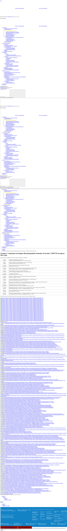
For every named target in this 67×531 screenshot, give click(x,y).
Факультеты (42, 511)
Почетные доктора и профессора (11, 57)
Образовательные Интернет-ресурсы (12, 78)
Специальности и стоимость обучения (10, 28)
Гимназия (4, 84)
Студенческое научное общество (9, 74)
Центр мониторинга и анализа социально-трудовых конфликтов (15, 76)
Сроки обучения (35, 514)
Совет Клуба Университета (10, 47)
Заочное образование (7, 41)
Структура (6, 56)
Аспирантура (6, 165)
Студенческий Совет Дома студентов (10, 46)
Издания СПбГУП (9, 82)
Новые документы (9, 64)
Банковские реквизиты (8, 157)
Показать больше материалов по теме (6, 493)
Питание (5, 50)
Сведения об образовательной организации (11, 69)
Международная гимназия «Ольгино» (12, 61)
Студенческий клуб (7, 136)
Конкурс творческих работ (10, 129)
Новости (3, 250)
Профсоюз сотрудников (8, 51)
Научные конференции (8, 73)
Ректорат (7, 59)
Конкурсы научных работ (8, 75)
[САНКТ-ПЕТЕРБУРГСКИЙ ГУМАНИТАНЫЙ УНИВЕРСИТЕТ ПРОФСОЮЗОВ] (16, 510)
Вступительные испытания (35, 519)
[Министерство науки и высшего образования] (37, 524)
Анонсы (3, 504)
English (4, 18)
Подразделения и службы (10, 150)
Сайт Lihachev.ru (7, 71)
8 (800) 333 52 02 (3, 87)
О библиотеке (6, 77)
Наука (3, 70)
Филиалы (7, 62)
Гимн (7, 143)
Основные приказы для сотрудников (12, 65)
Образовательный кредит (10, 35)
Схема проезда (49, 513)
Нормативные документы (8, 63)
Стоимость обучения (34, 517)
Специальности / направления (35, 512)
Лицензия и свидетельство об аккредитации (13, 55)
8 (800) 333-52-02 (10, 16)
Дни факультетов (9, 38)
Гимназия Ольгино (49, 515)
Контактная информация (10, 80)
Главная (3, 249)
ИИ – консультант (25, 527)
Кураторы (6, 44)
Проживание (4, 83)
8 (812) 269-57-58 (3, 178)
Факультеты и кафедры (10, 60)
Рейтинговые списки (9, 33)
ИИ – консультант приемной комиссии (6, 97)
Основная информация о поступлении (12, 121)
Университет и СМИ (7, 499)
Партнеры (6, 67)
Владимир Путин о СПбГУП (11, 54)
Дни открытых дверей (10, 128)
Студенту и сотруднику (6, 43)
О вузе (5, 53)
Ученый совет (8, 58)
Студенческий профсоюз (8, 45)
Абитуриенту (4, 27)
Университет (4, 52)
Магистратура (42, 517)
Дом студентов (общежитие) (10, 34)
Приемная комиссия (7, 29)
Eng (1, 0)
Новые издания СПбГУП (10, 172)
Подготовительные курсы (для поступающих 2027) (14, 37)
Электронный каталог (10, 79)
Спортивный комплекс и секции (9, 49)
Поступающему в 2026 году (9, 30)
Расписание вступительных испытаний (12, 122)
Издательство (6, 81)
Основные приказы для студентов (12, 66)
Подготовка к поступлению (9, 36)
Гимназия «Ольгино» (9, 40)
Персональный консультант (9, 527)
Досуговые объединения (10, 48)
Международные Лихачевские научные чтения (12, 72)
